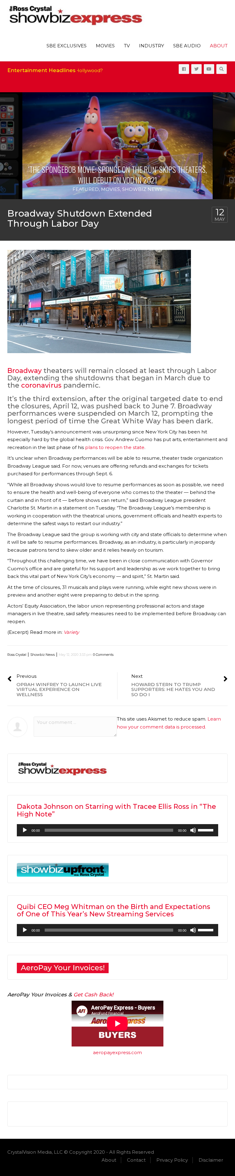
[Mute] (193, 830)
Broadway (24, 371)
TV (127, 46)
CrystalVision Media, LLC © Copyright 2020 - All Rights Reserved (80, 1152)
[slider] (206, 829)
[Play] (25, 830)
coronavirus (41, 385)
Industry (151, 46)
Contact (136, 1160)
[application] (117, 830)
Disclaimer (211, 1160)
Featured (86, 189)
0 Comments (103, 654)
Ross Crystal (16, 654)
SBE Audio (187, 46)
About (219, 46)
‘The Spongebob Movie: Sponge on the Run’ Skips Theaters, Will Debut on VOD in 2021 (117, 175)
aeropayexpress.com (117, 1052)
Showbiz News (142, 189)
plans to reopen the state (114, 447)
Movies (105, 46)
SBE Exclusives (67, 46)
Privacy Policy (172, 1160)
